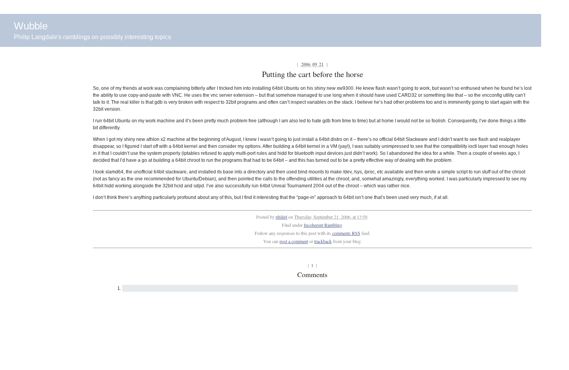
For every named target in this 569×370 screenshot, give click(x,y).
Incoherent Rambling (323, 225)
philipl (281, 217)
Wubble (31, 26)
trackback (323, 241)
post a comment (293, 241)
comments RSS (346, 233)
